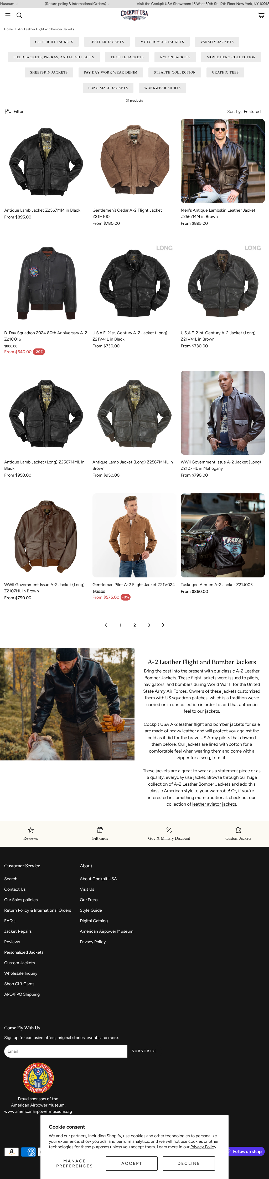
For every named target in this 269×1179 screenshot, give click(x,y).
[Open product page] (46, 161)
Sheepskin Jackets (49, 72)
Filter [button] (18, 111)
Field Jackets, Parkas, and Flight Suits (53, 57)
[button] (8, 15)
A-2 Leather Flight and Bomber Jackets (46, 29)
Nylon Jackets (175, 57)
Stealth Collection (175, 72)
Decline (189, 1163)
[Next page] (163, 625)
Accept (131, 1163)
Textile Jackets (127, 57)
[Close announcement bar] (264, 4)
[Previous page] (106, 625)
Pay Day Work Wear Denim (111, 72)
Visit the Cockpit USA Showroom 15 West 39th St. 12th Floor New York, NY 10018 (170, 4)
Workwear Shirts (162, 88)
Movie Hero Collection (231, 57)
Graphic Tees (225, 72)
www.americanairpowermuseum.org (38, 1111)
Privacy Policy (203, 1146)
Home (8, 29)
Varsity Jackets (217, 42)
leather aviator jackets (214, 804)
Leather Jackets (107, 42)
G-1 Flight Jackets (54, 42)
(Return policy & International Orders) (42, 4)
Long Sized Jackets (108, 88)
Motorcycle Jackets (162, 42)
